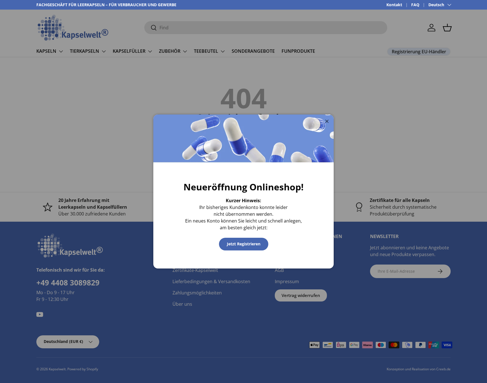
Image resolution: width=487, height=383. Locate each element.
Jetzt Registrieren (243, 243)
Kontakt (394, 4)
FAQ (415, 4)
